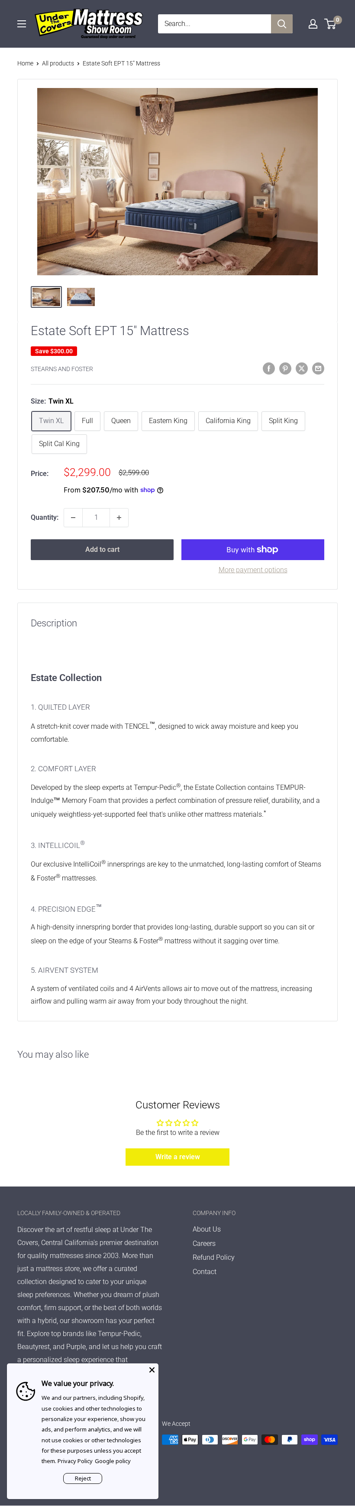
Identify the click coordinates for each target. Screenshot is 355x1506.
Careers (204, 1243)
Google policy (113, 1461)
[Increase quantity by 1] (119, 518)
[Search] (282, 23)
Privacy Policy (75, 1461)
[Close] (152, 1370)
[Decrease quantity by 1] (73, 518)
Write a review (177, 1157)
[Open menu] (21, 23)
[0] (330, 24)
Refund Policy (214, 1257)
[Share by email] (318, 368)
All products (58, 63)
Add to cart (102, 549)
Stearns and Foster (62, 368)
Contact (204, 1272)
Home (25, 63)
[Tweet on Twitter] (302, 368)
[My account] (313, 24)
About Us (207, 1229)
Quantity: (44, 517)
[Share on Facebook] (269, 368)
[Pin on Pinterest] (285, 368)
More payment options (253, 570)
